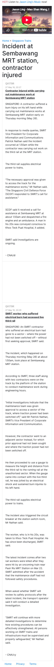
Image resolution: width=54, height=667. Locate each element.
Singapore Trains (21, 40)
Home (5, 40)
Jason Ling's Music (30, 1)
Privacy (20, 663)
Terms (32, 663)
